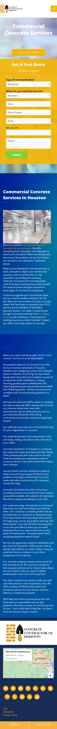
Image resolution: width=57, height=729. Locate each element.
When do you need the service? (24, 91)
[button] (28, 52)
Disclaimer (8, 711)
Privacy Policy (10, 714)
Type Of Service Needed (20, 79)
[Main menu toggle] (54, 9)
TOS (5, 708)
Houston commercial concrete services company (24, 246)
